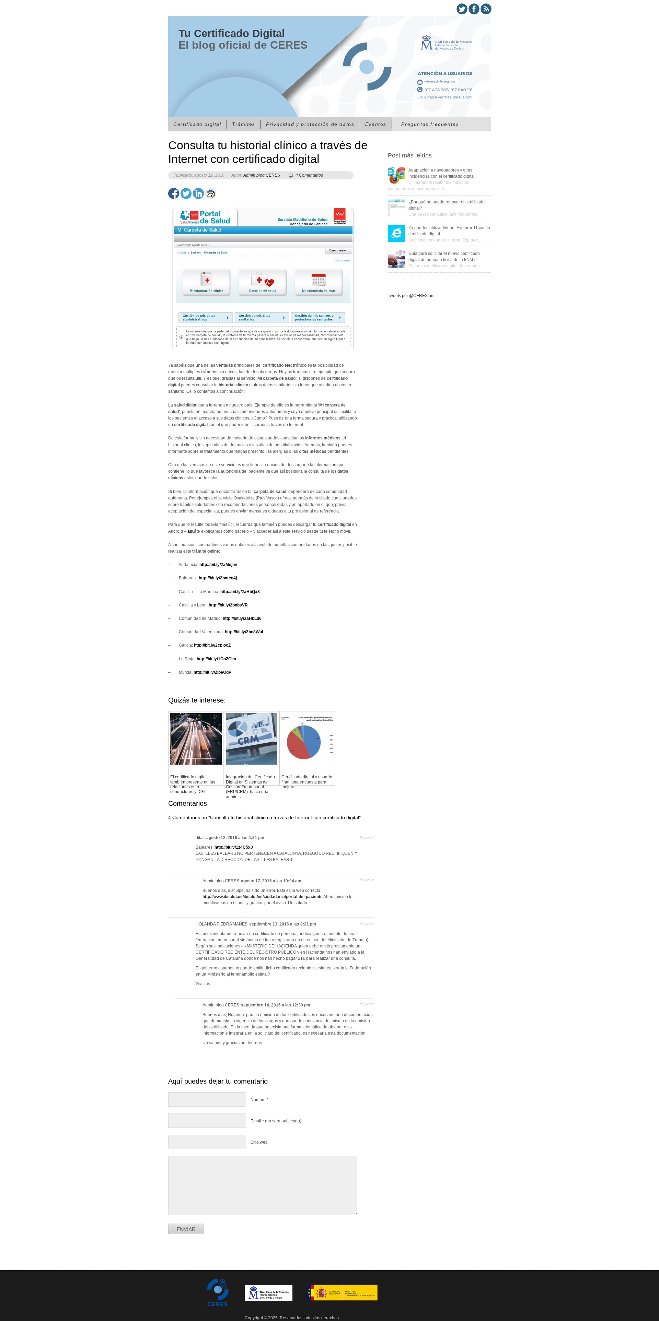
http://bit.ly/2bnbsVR (228, 605)
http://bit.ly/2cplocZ (212, 645)
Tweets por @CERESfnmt (412, 295)
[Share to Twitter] (186, 193)
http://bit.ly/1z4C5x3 (234, 847)
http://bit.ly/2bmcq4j (217, 578)
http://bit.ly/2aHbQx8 (240, 591)
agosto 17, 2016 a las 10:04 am (271, 880)
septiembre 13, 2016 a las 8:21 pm (282, 924)
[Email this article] (210, 193)
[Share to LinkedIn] (198, 193)
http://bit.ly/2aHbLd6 (242, 618)
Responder (367, 837)
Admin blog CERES (261, 175)
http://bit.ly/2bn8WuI (244, 631)
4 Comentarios (309, 175)
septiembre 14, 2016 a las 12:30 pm (275, 1005)
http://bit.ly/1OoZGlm (216, 659)
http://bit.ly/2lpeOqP (212, 672)
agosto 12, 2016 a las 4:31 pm (235, 837)
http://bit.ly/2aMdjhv (218, 564)
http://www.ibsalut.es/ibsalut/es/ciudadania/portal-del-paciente (263, 896)
